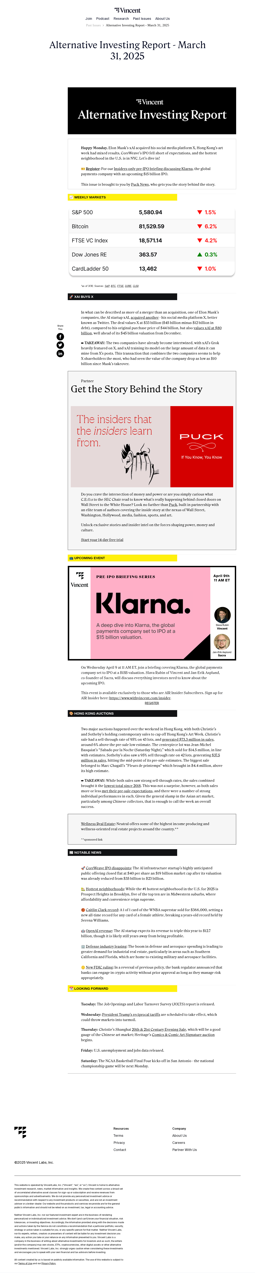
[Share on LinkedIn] (60, 353)
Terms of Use (25, 1263)
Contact (119, 1150)
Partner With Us (184, 1150)
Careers (178, 1143)
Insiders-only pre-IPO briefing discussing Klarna (153, 169)
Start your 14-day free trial (102, 540)
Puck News (140, 185)
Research (121, 19)
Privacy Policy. (48, 1263)
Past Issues (142, 19)
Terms (118, 1136)
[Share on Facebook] (60, 336)
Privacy (119, 1143)
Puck (173, 505)
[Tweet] (60, 345)
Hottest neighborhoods (105, 889)
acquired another (145, 318)
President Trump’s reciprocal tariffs (131, 1015)
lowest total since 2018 (122, 786)
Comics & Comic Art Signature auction (183, 1035)
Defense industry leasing (106, 947)
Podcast (102, 19)
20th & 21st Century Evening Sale (159, 1030)
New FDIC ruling (99, 967)
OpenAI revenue (99, 931)
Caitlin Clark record (102, 910)
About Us (162, 19)
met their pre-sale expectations (127, 791)
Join (88, 19)
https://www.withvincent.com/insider (139, 698)
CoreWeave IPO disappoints (108, 868)
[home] (127, 10)
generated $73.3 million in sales (188, 740)
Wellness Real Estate (98, 824)
